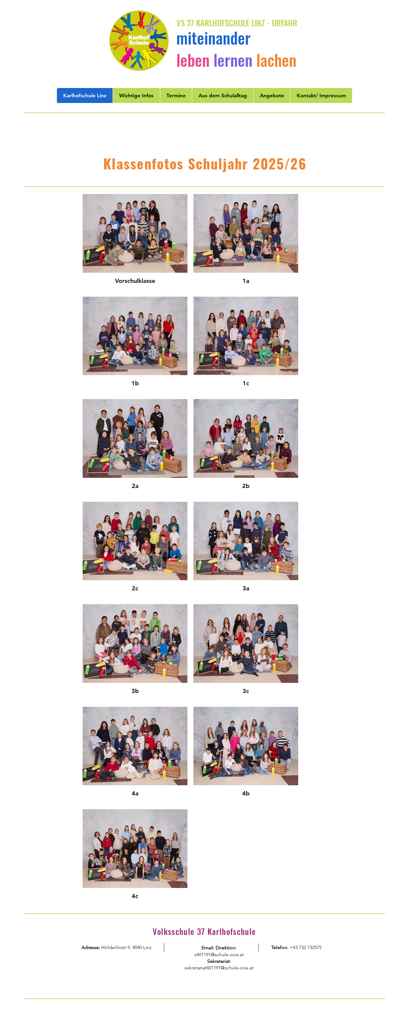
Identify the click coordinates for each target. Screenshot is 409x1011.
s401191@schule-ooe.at (219, 954)
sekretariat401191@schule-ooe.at (219, 968)
